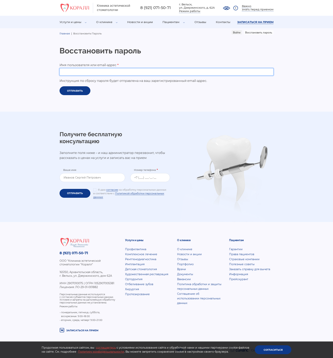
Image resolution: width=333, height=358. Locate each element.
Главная (65, 33)
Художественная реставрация (146, 274)
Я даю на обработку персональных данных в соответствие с (129, 193)
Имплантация (135, 264)
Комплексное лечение (141, 254)
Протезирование (137, 294)
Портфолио (185, 264)
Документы (185, 274)
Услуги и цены (70, 22)
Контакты (223, 22)
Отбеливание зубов (139, 284)
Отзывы (200, 22)
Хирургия (132, 289)
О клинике (104, 22)
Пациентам (170, 22)
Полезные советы (242, 264)
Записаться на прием (255, 22)
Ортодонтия (133, 279)
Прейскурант (238, 279)
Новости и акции (140, 22)
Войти (236, 32)
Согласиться (273, 349)
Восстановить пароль (259, 32)
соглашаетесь (106, 347)
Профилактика (135, 249)
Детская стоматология (141, 269)
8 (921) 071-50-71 (155, 7)
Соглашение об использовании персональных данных (198, 298)
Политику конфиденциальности (101, 351)
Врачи (181, 269)
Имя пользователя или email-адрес (88, 65)
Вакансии (184, 279)
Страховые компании (244, 259)
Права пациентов (241, 254)
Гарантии (236, 249)
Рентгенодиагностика (140, 259)
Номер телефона (145, 169)
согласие (112, 189)
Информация (238, 274)
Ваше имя (69, 169)
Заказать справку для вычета (249, 269)
